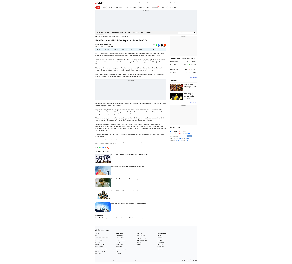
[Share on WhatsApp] (182, 260)
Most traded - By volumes (100, 248)
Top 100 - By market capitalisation (102, 249)
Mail (135, 3)
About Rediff (98, 260)
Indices (104, 7)
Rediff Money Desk (101, 44)
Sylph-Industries (174, 72)
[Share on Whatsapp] (156, 44)
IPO (142, 32)
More (175, 3)
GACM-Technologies (175, 67)
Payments (127, 3)
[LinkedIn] (196, 260)
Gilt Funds (118, 242)
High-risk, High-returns (120, 237)
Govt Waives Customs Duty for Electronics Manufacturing (127, 166)
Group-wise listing (99, 240)
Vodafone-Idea (174, 69)
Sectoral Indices (160, 246)
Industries (148, 32)
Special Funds (119, 246)
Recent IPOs (97, 244)
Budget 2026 (139, 244)
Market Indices (160, 244)
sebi (140, 217)
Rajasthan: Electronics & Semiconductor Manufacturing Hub (128, 203)
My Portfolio (164, 7)
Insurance (127, 7)
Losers (140, 7)
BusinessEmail (158, 3)
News (140, 3)
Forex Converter (160, 242)
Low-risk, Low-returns (120, 240)
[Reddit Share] (164, 44)
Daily (100, 237)
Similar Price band (99, 246)
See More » (193, 102)
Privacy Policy (114, 260)
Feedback (132, 260)
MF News (139, 242)
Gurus (166, 3)
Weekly (103, 237)
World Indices (160, 248)
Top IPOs (99, 242)
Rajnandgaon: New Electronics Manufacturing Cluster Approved (129, 154)
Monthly (107, 237)
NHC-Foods (173, 64)
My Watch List (160, 237)
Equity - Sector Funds (141, 237)
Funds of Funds (119, 244)
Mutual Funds (119, 7)
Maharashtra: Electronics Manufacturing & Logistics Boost (128, 179)
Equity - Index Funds (141, 235)
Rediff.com (150, 260)
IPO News (103, 244)
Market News (99, 32)
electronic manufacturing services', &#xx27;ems (125, 217)
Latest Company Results (100, 251)
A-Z (96, 235)
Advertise (106, 260)
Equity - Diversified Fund (142, 240)
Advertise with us (160, 249)
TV (170, 3)
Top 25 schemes (119, 235)
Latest (107, 32)
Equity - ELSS (139, 233)
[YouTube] (193, 260)
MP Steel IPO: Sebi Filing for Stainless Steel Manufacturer (127, 191)
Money (149, 3)
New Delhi (108, 44)
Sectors (110, 7)
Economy (127, 32)
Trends (147, 7)
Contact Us (139, 260)
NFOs (117, 251)
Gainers (134, 7)
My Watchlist (173, 7)
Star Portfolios (155, 7)
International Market (117, 32)
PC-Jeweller (173, 75)
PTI (100, 140)
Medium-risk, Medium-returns (122, 239)
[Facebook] (187, 260)
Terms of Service (123, 260)
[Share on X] (185, 260)
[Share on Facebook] (159, 44)
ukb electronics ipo (101, 217)
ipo (109, 217)
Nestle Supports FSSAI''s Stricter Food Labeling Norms (190, 86)
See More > (193, 77)
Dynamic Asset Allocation (121, 249)
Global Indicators (160, 240)
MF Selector (118, 253)
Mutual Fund (135, 32)
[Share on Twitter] (162, 44)
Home (120, 3)
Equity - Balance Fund (141, 238)
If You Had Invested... (161, 239)
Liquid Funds (118, 248)
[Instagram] (190, 260)
